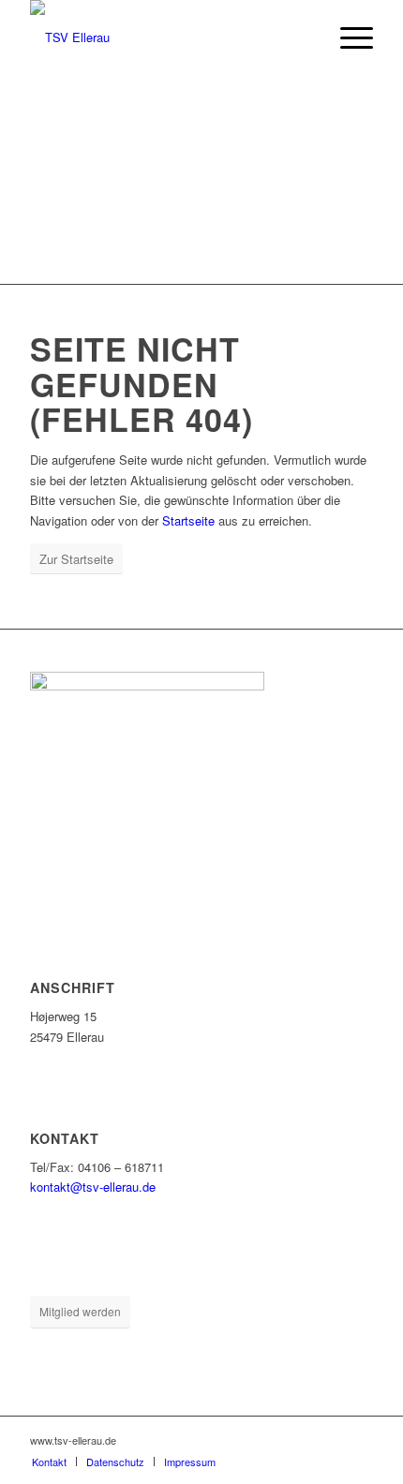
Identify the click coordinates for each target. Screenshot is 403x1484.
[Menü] (347, 37)
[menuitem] (347, 37)
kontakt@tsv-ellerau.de (93, 1186)
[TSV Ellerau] (167, 37)
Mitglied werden (80, 1311)
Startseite (188, 520)
